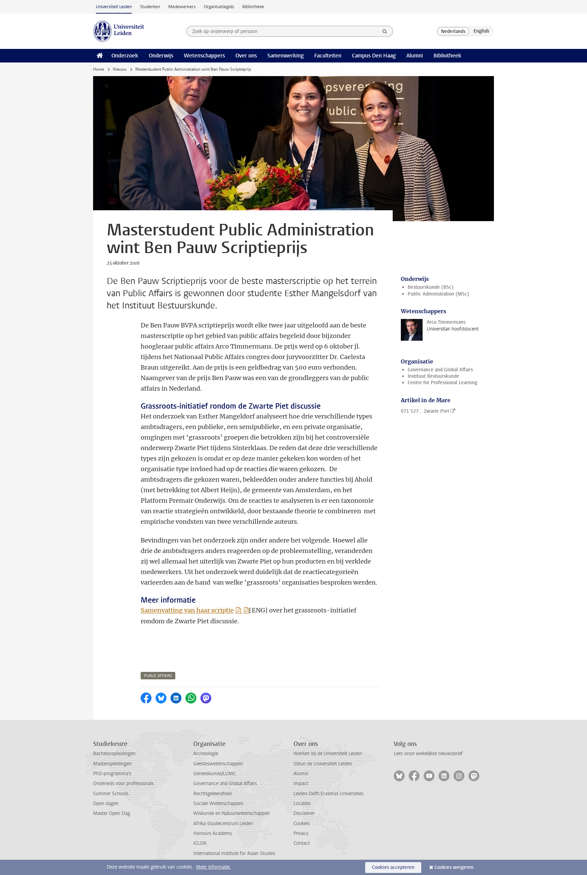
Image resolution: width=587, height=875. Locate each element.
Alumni (414, 55)
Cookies (301, 823)
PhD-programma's (112, 773)
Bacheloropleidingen (114, 753)
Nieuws (119, 69)
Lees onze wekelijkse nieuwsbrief (428, 753)
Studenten (150, 7)
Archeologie (205, 753)
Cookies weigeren (454, 867)
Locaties (302, 803)
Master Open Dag (111, 813)
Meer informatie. (213, 867)
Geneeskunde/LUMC (214, 773)
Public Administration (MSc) (438, 294)
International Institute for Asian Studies (234, 853)
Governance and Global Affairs (440, 370)
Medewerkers (182, 7)
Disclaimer (304, 813)
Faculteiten (327, 55)
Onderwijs (161, 55)
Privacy (301, 833)
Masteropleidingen (112, 764)
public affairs (158, 675)
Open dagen (106, 803)
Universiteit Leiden (114, 7)
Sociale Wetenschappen (218, 803)
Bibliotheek (253, 7)
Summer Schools (110, 793)
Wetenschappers (204, 55)
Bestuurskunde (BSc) (430, 287)
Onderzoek (124, 55)
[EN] (481, 31)
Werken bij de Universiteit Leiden (328, 753)
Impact (301, 783)
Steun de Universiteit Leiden (323, 764)
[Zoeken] (385, 31)
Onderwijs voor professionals (123, 783)
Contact (302, 843)
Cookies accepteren (393, 867)
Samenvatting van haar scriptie (187, 610)
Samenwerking (285, 55)
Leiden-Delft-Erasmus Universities (328, 793)
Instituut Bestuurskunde (433, 376)
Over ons (246, 55)
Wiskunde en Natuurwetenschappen (231, 813)
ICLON (200, 843)
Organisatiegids (219, 7)
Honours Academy (212, 833)
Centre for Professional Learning (442, 382)
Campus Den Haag (374, 55)
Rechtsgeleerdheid (212, 793)
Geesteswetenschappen (218, 764)
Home (98, 69)
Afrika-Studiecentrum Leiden (223, 823)
